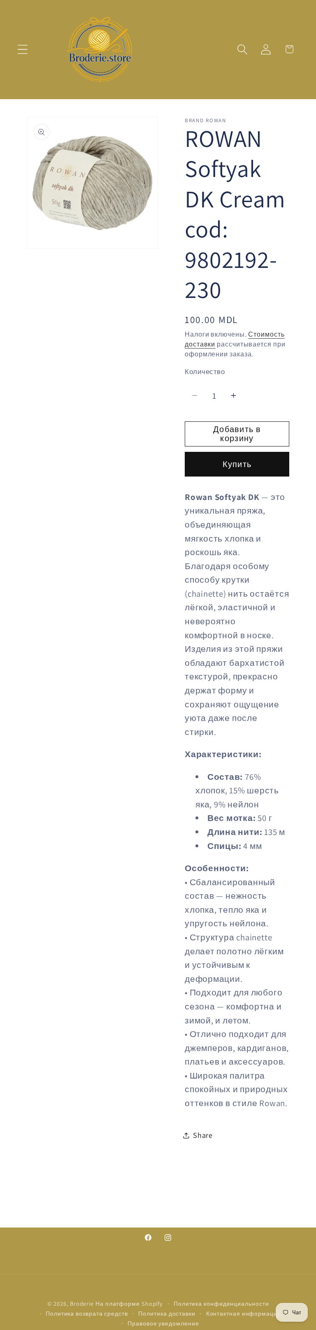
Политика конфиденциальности (221, 1303)
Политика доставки (166, 1313)
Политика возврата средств (87, 1313)
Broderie (82, 1303)
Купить (237, 464)
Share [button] (203, 1135)
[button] (22, 49)
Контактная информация (243, 1313)
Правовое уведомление (163, 1323)
